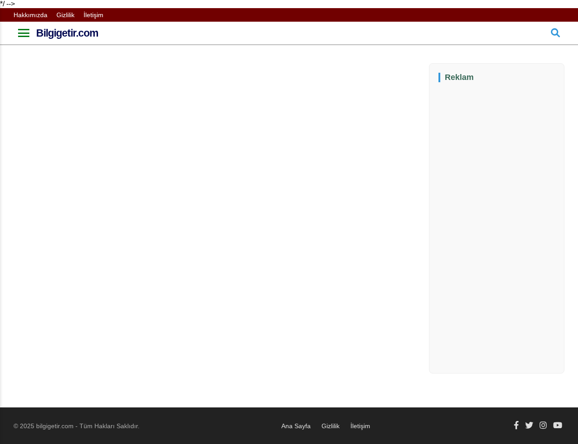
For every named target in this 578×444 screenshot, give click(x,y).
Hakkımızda (30, 15)
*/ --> (237, 215)
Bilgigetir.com (67, 33)
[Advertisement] (506, 226)
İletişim (93, 15)
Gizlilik (65, 15)
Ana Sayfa (296, 426)
